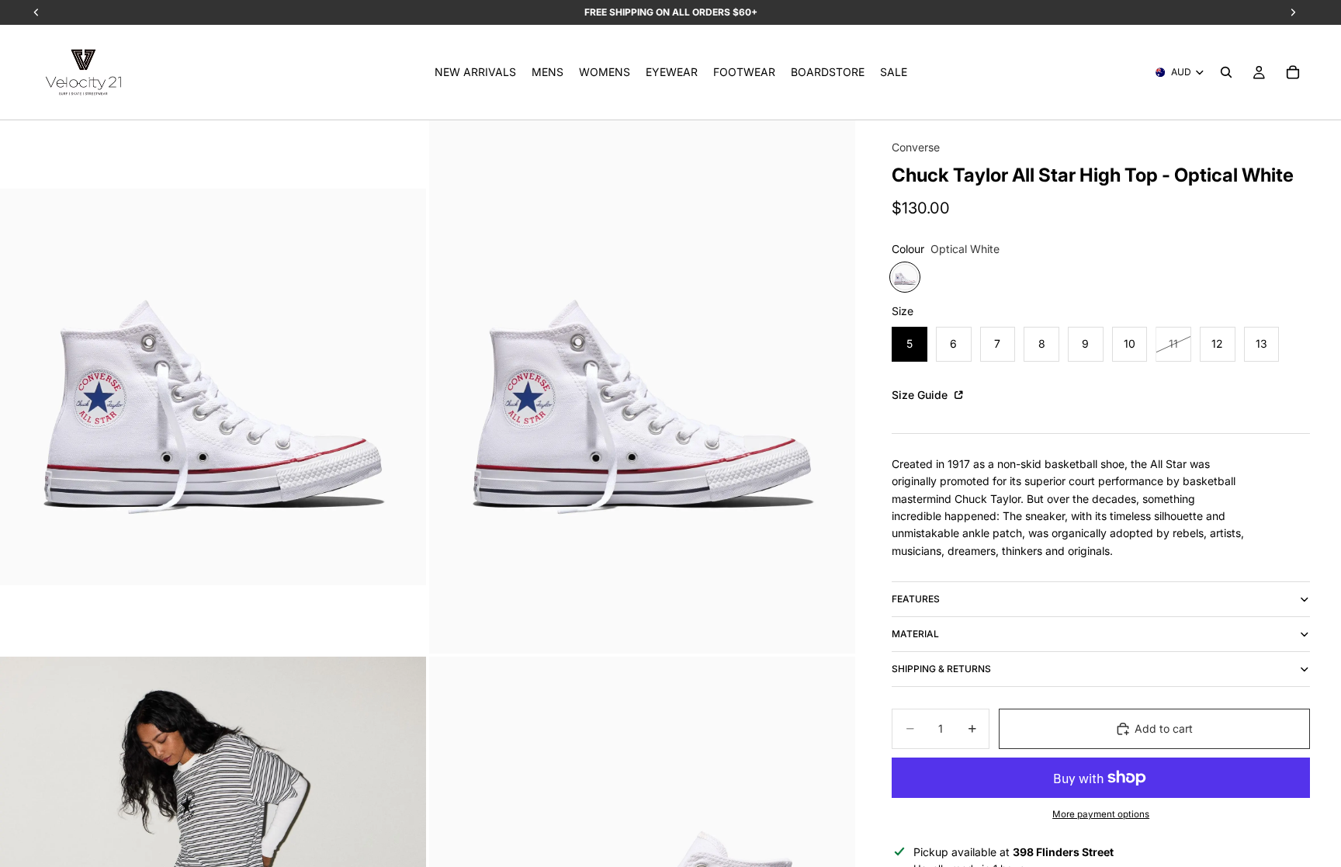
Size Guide (921, 394)
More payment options (1100, 814)
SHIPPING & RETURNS (941, 669)
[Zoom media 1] (213, 387)
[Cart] (1293, 72)
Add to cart (1164, 728)
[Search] (1226, 72)
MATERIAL (915, 634)
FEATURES (916, 599)
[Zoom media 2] (642, 387)
